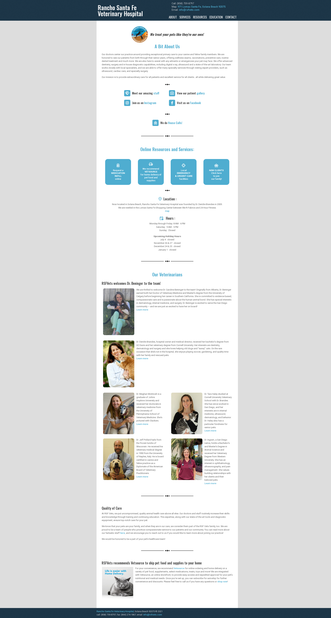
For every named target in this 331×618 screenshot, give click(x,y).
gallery (201, 93)
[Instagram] (127, 103)
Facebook (195, 103)
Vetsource (179, 568)
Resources (200, 17)
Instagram (150, 103)
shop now (222, 581)
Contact (231, 17)
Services (184, 17)
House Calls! (175, 123)
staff (156, 93)
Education (216, 17)
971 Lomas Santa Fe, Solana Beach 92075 (201, 6)
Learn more (142, 309)
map (167, 211)
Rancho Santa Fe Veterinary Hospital (115, 611)
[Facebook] (172, 103)
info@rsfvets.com (189, 9)
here (122, 533)
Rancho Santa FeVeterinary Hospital (120, 10)
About (173, 17)
